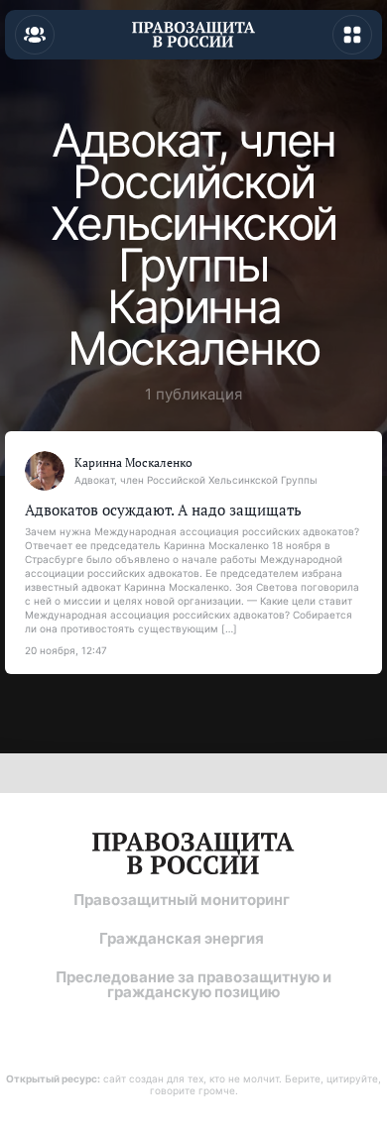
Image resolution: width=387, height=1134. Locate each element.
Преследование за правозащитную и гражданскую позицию (193, 984)
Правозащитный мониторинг (181, 899)
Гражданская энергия (181, 938)
